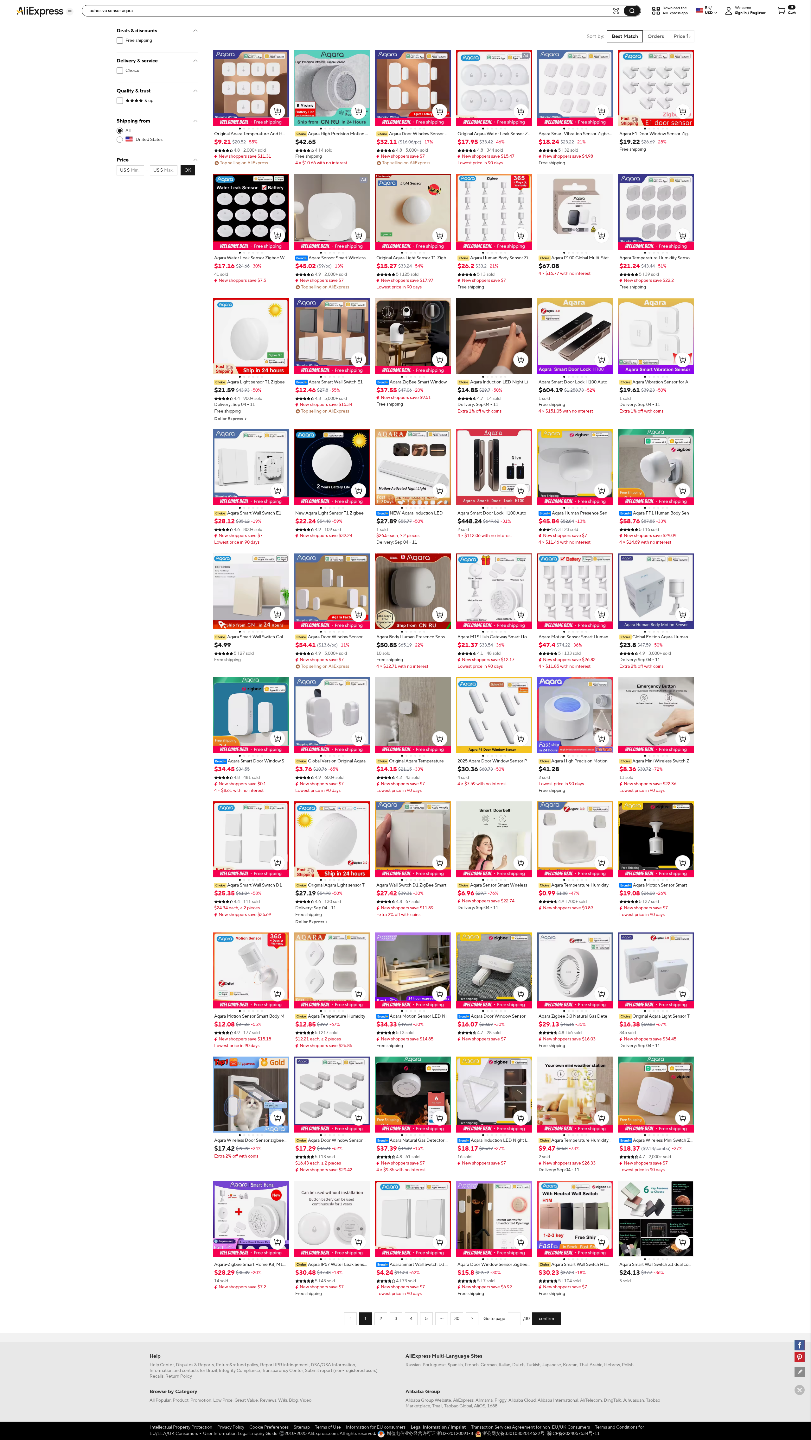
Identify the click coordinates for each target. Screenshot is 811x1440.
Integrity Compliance (239, 1371)
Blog (293, 1400)
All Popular (160, 1400)
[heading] (251, 134)
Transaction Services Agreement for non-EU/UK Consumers (530, 1427)
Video (305, 1400)
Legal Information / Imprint (438, 1427)
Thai (583, 1365)
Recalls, (157, 1376)
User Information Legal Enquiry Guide (240, 1434)
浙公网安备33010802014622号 (513, 1434)
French (472, 1365)
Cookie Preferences (269, 1427)
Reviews (268, 1400)
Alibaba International (558, 1400)
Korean (570, 1365)
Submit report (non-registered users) (341, 1371)
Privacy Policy (230, 1427)
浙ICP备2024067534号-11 (573, 1434)
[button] (69, 12)
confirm (546, 1319)
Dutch (518, 1365)
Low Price (223, 1400)
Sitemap (302, 1427)
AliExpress (463, 1400)
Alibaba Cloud (522, 1400)
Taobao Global (458, 1406)
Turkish (533, 1365)
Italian (504, 1365)
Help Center (162, 1365)
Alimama (484, 1400)
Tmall (437, 1406)
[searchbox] (349, 10)
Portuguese (434, 1365)
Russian (413, 1365)
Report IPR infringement (284, 1365)
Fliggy (501, 1400)
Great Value (246, 1400)
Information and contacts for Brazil (183, 1371)
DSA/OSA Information (333, 1365)
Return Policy (178, 1376)
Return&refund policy (237, 1365)
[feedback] (800, 1372)
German (489, 1365)
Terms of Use (328, 1427)
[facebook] (800, 1345)
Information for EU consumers (376, 1427)
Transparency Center (282, 1371)
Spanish (455, 1365)
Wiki (282, 1400)
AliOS (479, 1406)
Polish (628, 1365)
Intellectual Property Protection (181, 1427)
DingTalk (612, 1400)
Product (180, 1400)
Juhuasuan (633, 1400)
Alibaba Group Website (428, 1400)
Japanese (551, 1365)
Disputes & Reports (195, 1365)
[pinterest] (800, 1357)
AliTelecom (591, 1400)
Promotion (200, 1400)
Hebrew (612, 1365)
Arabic (596, 1365)
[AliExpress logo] (40, 11)
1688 (492, 1406)
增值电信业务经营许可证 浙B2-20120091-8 (430, 1434)
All (128, 131)
